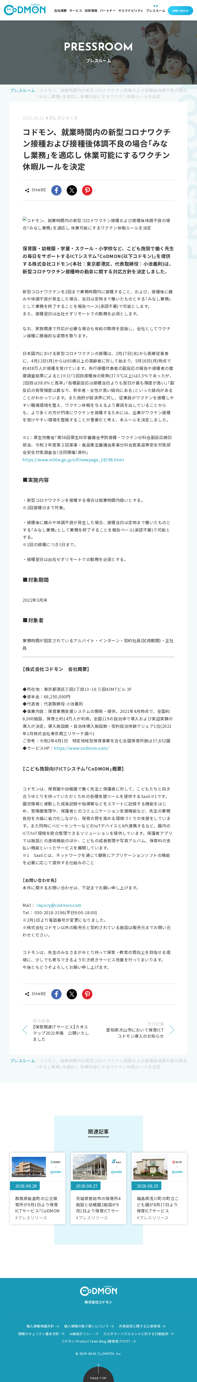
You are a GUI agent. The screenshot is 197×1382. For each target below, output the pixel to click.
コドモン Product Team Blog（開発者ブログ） (96, 1341)
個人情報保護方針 (40, 1326)
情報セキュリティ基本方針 (38, 1333)
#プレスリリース (62, 118)
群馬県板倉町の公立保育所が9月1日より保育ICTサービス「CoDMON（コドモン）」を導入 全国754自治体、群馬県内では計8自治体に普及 (37, 1204)
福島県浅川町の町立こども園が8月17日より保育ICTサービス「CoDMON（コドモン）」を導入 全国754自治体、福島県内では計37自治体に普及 (159, 1204)
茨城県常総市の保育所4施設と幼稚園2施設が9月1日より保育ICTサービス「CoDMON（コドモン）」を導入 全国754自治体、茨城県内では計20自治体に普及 (98, 1204)
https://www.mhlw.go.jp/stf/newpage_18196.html (73, 459)
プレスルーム (155, 10)
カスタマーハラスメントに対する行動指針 (136, 1333)
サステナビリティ (131, 10)
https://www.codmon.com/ (81, 748)
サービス (75, 10)
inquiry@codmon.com (59, 905)
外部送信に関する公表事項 (139, 1326)
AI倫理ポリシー (81, 1333)
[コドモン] (25, 10)
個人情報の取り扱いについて (86, 1326)
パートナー (108, 10)
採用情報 (91, 10)
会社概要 (60, 10)
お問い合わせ (180, 11)
